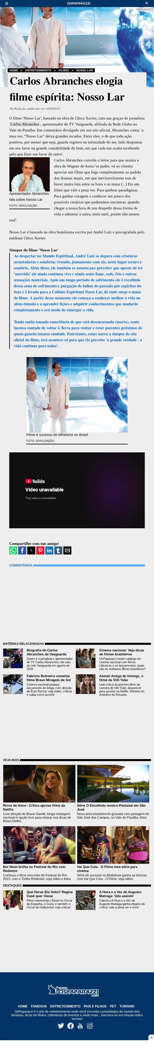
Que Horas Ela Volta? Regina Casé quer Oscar (50, 894)
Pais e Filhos (95, 1006)
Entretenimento (38, 70)
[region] (77, 1046)
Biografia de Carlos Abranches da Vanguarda (46, 652)
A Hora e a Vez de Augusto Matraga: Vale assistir (120, 894)
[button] (9, 3)
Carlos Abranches (24, 124)
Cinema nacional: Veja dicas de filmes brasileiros (121, 652)
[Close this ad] (151, 1037)
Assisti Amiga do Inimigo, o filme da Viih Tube (121, 678)
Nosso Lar (84, 70)
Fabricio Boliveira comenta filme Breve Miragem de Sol (49, 678)
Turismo (127, 1006)
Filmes (64, 70)
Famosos (39, 1006)
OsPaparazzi (78, 3)
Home (14, 70)
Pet (113, 1006)
